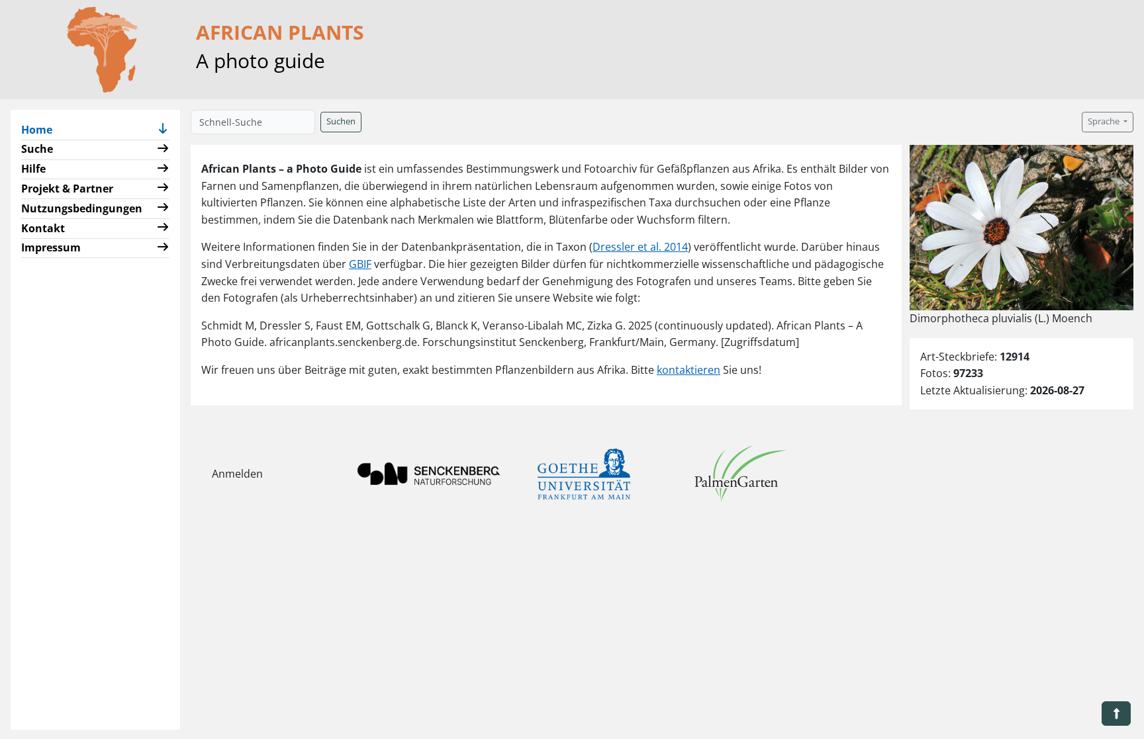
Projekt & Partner (67, 188)
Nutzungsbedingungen (81, 208)
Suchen (341, 121)
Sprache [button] (1104, 121)
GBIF (360, 264)
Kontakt (43, 228)
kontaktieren (688, 370)
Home (42, 129)
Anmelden (237, 473)
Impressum (51, 247)
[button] (162, 130)
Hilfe (33, 168)
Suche (37, 149)
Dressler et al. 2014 (640, 246)
